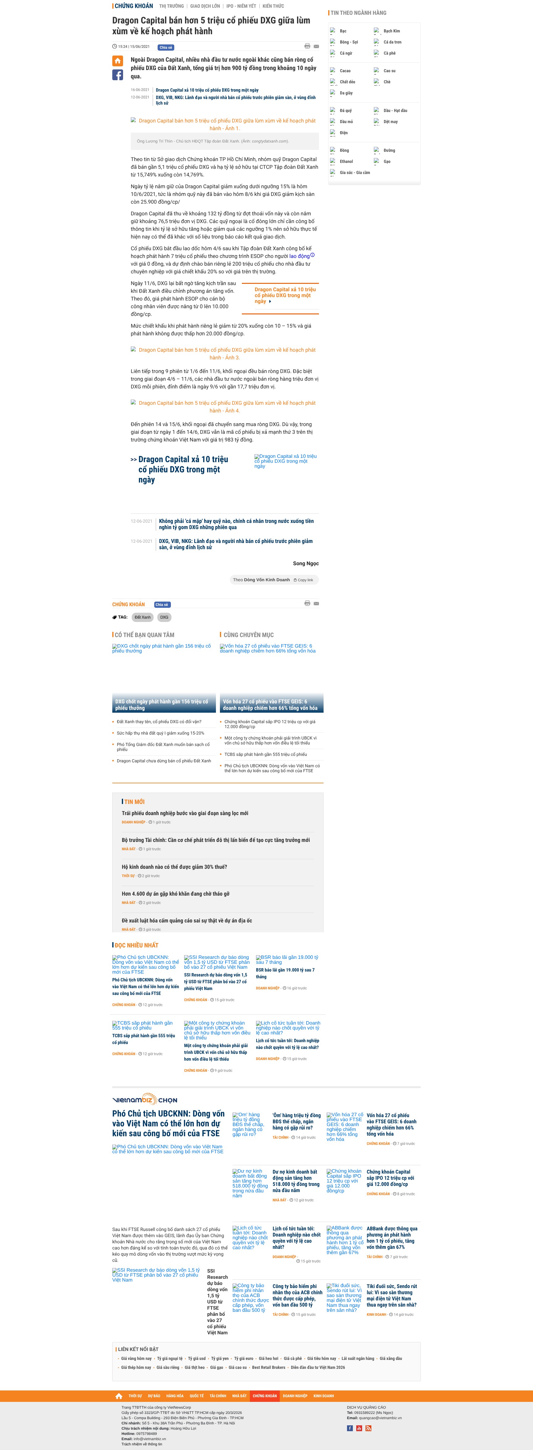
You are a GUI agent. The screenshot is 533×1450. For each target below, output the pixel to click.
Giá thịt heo (195, 1367)
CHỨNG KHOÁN (265, 1396)
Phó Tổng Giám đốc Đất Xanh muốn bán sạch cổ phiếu (163, 747)
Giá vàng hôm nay (136, 1359)
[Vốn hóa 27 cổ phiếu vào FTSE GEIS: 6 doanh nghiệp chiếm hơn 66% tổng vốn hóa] (272, 678)
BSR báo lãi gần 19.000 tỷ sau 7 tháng (285, 973)
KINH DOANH (324, 1396)
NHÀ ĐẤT (239, 1396)
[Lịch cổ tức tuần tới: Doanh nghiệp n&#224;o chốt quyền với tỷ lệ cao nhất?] (290, 1028)
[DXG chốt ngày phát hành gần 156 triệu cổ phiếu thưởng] (164, 678)
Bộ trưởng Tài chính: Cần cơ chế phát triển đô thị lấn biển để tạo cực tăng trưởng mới (216, 840)
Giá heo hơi (268, 1359)
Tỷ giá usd (197, 1359)
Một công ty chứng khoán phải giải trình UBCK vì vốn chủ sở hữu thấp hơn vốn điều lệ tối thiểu (270, 741)
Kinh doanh (376, 1314)
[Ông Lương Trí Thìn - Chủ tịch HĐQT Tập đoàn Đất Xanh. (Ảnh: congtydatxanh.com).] (225, 125)
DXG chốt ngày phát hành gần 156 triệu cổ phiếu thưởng (161, 704)
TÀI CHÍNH (218, 1396)
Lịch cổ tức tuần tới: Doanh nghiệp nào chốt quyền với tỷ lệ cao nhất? (287, 1044)
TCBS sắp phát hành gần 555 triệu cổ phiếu (266, 754)
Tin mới (134, 802)
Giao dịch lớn (205, 6)
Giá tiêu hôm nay (322, 1359)
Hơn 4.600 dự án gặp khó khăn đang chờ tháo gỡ (175, 894)
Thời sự (128, 876)
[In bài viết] (309, 46)
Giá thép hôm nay (136, 1367)
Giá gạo (216, 1367)
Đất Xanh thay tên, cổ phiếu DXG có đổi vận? (159, 721)
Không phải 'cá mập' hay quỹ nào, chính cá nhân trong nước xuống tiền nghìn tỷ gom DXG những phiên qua (236, 524)
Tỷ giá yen (220, 1359)
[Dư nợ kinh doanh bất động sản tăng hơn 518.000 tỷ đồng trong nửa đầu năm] (251, 1181)
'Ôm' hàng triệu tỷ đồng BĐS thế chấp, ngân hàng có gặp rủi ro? (297, 1121)
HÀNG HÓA (175, 1396)
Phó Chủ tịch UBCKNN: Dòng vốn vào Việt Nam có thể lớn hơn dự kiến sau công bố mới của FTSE (272, 768)
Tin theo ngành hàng (358, 13)
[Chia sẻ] (117, 74)
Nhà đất (129, 849)
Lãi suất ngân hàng (358, 1359)
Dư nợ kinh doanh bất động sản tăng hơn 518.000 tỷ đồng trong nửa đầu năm (296, 1181)
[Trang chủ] (117, 61)
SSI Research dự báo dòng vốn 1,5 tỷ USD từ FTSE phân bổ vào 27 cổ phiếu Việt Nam (215, 981)
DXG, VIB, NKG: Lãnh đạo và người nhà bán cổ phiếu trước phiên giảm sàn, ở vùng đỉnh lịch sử (236, 100)
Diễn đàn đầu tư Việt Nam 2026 (318, 1367)
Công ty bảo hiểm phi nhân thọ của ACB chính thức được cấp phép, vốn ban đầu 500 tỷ (298, 1295)
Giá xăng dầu (391, 1359)
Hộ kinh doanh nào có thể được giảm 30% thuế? (174, 867)
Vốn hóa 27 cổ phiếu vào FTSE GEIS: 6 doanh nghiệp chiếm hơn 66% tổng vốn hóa (270, 704)
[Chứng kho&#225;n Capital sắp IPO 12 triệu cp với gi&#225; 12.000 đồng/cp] (345, 1181)
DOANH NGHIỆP (295, 1396)
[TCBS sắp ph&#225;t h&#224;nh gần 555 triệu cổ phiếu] (146, 1026)
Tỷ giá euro (243, 1359)
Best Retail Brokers (269, 1367)
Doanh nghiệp (133, 822)
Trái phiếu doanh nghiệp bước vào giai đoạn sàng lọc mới (185, 813)
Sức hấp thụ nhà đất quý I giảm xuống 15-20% (160, 733)
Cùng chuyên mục (249, 635)
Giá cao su (238, 1367)
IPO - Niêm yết (241, 6)
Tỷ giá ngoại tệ (170, 1359)
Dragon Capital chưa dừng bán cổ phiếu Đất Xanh (164, 761)
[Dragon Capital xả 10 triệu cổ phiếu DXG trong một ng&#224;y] (279, 480)
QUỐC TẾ (197, 1396)
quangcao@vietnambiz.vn (380, 1418)
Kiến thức (273, 6)
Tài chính (280, 1137)
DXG (164, 617)
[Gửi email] (316, 46)
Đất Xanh (143, 617)
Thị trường (171, 6)
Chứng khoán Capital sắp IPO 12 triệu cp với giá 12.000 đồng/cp (270, 724)
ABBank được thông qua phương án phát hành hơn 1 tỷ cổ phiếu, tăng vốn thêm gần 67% (392, 1238)
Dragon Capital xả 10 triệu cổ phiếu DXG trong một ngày (207, 90)
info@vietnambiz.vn (150, 1439)
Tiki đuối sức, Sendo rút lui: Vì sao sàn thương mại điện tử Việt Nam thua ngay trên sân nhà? (392, 1295)
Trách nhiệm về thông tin (142, 1444)
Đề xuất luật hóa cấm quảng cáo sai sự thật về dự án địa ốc (187, 921)
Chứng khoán (134, 6)
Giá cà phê (293, 1359)
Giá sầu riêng (168, 1367)
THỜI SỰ (135, 1396)
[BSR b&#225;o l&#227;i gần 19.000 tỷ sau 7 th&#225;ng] (290, 960)
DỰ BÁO (154, 1396)
